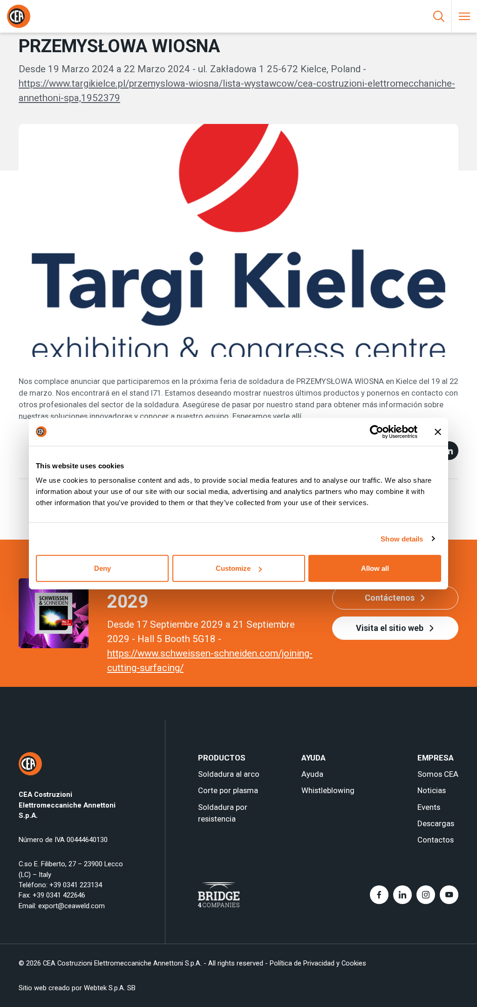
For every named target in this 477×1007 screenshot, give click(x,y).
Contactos (435, 839)
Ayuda (312, 774)
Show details (402, 538)
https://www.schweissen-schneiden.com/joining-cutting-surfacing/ (210, 660)
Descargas (435, 823)
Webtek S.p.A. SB (110, 988)
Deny (102, 568)
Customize (233, 568)
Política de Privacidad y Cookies (318, 963)
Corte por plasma (228, 790)
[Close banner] (438, 431)
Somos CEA (437, 774)
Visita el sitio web (389, 628)
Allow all (375, 568)
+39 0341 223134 (75, 885)
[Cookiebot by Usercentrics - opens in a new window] (376, 431)
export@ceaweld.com (71, 906)
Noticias (431, 790)
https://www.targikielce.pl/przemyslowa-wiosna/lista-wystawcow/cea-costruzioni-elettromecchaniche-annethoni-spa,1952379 (237, 90)
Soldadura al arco (228, 774)
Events (428, 807)
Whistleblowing (327, 790)
